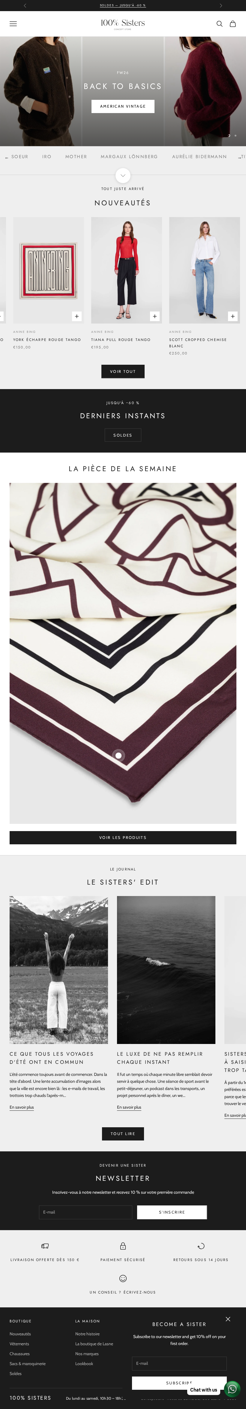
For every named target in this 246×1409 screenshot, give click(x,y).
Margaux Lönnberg (83, 156)
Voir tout (123, 371)
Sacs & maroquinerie (28, 1363)
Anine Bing (76, 332)
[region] (123, 91)
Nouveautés (20, 1334)
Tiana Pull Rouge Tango (95, 339)
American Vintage (123, 106)
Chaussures (20, 1353)
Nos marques (87, 1353)
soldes (122, 435)
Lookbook (84, 1363)
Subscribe (179, 1382)
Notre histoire (87, 1334)
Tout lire (123, 1133)
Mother (29, 156)
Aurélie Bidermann (153, 156)
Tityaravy (209, 156)
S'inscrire (172, 1212)
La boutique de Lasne (94, 1343)
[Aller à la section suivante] (123, 175)
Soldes (16, 1373)
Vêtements (19, 1343)
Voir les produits (123, 837)
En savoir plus (22, 1107)
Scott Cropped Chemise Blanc (172, 342)
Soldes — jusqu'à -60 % (123, 5)
